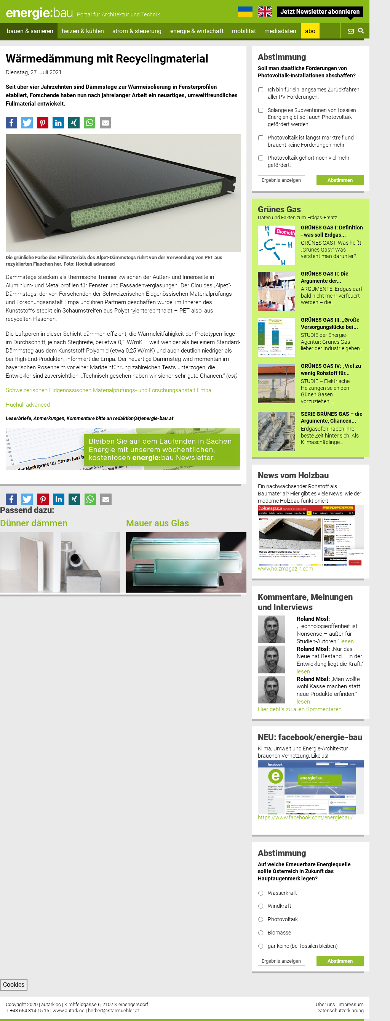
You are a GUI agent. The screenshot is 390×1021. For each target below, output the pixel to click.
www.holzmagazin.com (285, 569)
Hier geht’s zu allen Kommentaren (300, 709)
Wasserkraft (282, 893)
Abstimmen (340, 180)
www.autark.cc (69, 1010)
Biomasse (279, 933)
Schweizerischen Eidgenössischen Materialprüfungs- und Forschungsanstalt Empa (109, 390)
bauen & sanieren (30, 31)
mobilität (244, 31)
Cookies (13, 984)
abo (310, 31)
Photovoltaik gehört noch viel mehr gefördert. (309, 161)
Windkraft (279, 906)
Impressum (351, 1004)
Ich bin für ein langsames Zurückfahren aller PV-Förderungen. (314, 93)
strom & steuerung (136, 31)
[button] (11, 122)
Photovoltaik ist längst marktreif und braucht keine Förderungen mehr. (311, 141)
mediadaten (280, 31)
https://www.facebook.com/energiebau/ (305, 817)
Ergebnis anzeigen (281, 180)
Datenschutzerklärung (340, 1010)
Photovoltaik (283, 919)
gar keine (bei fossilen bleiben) (303, 946)
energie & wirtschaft (197, 31)
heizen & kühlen (83, 31)
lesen (347, 641)
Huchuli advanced (28, 404)
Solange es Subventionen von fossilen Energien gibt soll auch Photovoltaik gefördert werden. (312, 117)
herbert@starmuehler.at (113, 1010)
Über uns (325, 1004)
